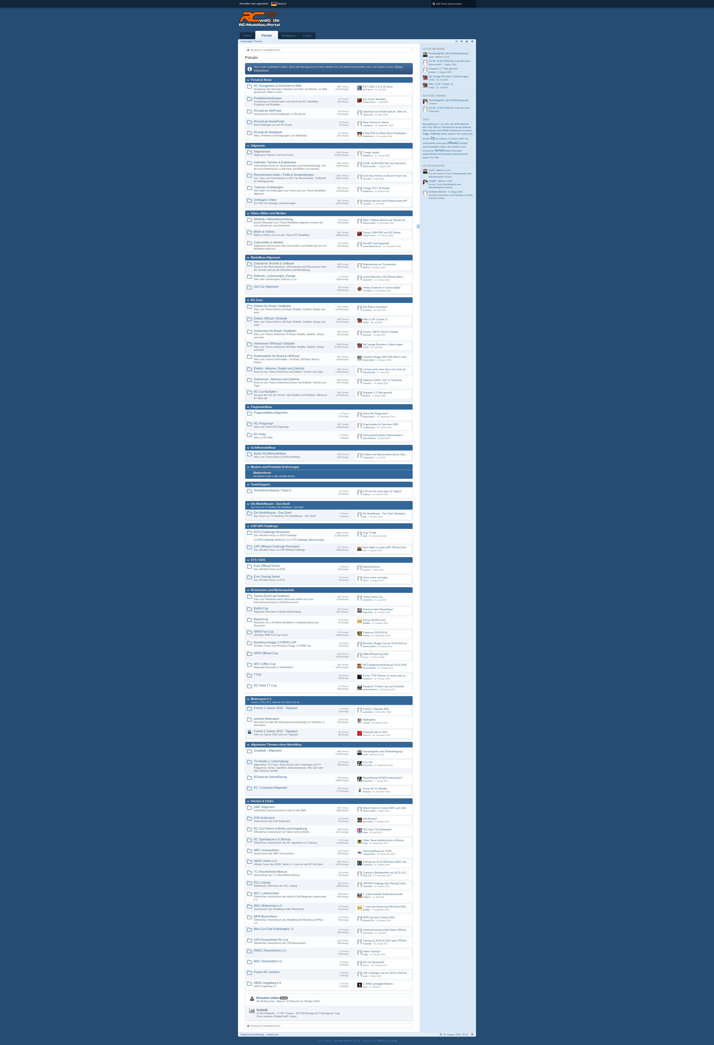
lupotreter (367, 335)
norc (467, 139)
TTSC (258, 674)
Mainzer (366, 267)
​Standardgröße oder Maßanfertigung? (383, 751)
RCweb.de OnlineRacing (270, 776)
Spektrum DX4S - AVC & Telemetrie (382, 380)
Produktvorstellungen (268, 98)
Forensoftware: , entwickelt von (357, 1040)
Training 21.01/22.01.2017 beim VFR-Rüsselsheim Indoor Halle (397, 940)
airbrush (467, 127)
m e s (365, 657)
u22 (364, 550)
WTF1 (366, 580)
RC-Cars (257, 300)
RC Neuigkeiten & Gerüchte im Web (277, 85)
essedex (367, 204)
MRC (425, 127)
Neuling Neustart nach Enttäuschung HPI (385, 200)
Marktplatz (288, 35)
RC (439, 127)
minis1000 (367, 600)
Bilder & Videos (264, 231)
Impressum (273, 1034)
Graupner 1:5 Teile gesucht (377, 392)
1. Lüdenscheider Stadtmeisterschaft (383, 894)
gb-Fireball (367, 822)
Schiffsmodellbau (263, 447)
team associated (453, 151)
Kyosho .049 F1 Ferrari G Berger (380, 331)
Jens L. (366, 965)
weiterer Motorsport (266, 718)
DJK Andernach (264, 817)
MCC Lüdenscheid (266, 893)
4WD (452, 124)
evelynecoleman (437, 191)
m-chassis (452, 139)
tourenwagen (444, 154)
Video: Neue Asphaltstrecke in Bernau (383, 840)
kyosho (426, 138)
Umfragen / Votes (265, 199)
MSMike (366, 623)
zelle (365, 536)
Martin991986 (369, 372)
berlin (446, 130)
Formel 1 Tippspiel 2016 (376, 709)
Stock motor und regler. (375, 577)
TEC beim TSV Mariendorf (377, 829)
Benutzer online (267, 997)
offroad (452, 143)
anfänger (432, 130)
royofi (365, 754)
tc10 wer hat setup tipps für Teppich (382, 491)
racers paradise (431, 146)
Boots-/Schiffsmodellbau (270, 453)
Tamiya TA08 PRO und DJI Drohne (382, 232)
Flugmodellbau (261, 406)
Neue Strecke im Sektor (376, 122)
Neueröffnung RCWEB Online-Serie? (382, 777)
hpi (458, 134)
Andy (365, 843)
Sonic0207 (367, 280)
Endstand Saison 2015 (375, 732)
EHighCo (367, 897)
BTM (457, 124)
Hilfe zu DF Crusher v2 (375, 319)
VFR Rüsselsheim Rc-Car (271, 939)
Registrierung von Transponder (379, 264)
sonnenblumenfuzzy (372, 246)
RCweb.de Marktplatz (268, 132)
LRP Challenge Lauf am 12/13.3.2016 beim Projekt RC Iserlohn (397, 973)
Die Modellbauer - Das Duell (270, 503)
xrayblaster (368, 125)
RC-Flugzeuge (263, 423)
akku (425, 130)
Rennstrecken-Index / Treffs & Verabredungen (284, 174)
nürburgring (441, 143)
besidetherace (455, 130)
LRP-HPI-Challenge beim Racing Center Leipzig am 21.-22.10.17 (397, 883)
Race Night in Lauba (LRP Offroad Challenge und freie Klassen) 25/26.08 (402, 547)
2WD (446, 124)
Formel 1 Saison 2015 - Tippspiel (276, 731)
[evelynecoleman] (425, 193)
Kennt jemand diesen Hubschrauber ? (383, 435)
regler (443, 147)
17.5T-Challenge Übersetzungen (307, 539)
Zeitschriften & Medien (268, 242)
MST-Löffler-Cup (265, 664)
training (456, 154)
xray (436, 157)
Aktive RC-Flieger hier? (375, 413)
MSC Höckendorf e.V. (268, 961)
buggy (426, 133)
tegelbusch (368, 155)
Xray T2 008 (369, 533)
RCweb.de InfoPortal (267, 110)
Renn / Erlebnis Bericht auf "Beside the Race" (387, 220)
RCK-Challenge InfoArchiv (272, 539)
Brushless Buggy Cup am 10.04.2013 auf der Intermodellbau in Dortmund (402, 643)
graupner (452, 134)
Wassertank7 (369, 417)
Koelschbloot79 (370, 689)
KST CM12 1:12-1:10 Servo (378, 86)
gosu (365, 987)
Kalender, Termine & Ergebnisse (275, 162)
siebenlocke (368, 136)
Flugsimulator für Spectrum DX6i (380, 424)
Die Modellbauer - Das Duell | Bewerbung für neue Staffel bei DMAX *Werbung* (405, 513)
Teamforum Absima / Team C (273, 490)
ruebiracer (367, 679)
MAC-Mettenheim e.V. (268, 905)
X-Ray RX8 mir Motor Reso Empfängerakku (386, 133)
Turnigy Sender (371, 152)
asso (439, 130)
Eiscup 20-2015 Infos (374, 620)
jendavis (366, 396)
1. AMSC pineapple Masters (378, 983)
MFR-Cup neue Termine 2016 (378, 917)
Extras (307, 35)
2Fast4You (368, 765)
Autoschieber (369, 360)
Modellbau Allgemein (265, 257)
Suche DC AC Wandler (375, 788)
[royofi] (425, 171)
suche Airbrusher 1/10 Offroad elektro (383, 276)
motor (461, 138)
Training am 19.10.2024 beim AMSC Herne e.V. (388, 861)
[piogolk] (425, 182)
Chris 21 (367, 735)
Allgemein (258, 145)
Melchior (367, 792)
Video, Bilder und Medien (268, 213)
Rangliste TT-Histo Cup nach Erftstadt (383, 686)
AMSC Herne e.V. (265, 861)
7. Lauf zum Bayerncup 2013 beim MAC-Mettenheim (391, 906)
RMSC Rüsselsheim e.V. (270, 950)
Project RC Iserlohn (267, 972)
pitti (364, 517)
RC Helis (260, 434)
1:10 (441, 124)
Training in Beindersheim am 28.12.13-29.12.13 (388, 872)
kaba (365, 976)
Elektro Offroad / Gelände (270, 318)
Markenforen (262, 472)
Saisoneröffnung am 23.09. (377, 851)
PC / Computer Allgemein (270, 787)
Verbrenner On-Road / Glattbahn (275, 330)
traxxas (464, 154)
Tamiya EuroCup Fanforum (271, 595)
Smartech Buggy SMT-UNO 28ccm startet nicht (388, 357)
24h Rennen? (370, 818)
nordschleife (429, 143)
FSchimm (367, 944)
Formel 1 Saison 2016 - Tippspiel (276, 708)
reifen (449, 147)
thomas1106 (368, 920)
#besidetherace (430, 124)
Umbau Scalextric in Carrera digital (381, 287)
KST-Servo (368, 89)
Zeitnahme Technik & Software (274, 263)
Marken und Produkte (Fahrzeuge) (275, 467)
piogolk (432, 181)
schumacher (428, 151)
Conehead (367, 865)
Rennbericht (448, 127)
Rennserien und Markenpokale (272, 590)
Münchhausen (369, 438)
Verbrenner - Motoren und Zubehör (276, 379)
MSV (430, 127)
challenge (435, 133)
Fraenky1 (367, 310)
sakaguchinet (369, 854)
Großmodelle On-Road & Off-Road (276, 356)
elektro (444, 134)
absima (458, 127)
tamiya (440, 150)
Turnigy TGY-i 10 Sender (376, 188)
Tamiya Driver (369, 102)
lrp (433, 138)
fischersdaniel (369, 668)
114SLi (366, 322)
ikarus (293, 1016)
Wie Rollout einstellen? (375, 307)
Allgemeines (262, 151)
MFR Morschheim (265, 916)
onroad (463, 143)
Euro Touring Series (267, 576)
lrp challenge (441, 139)
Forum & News (261, 79)
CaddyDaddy (369, 427)
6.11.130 (367, 762)
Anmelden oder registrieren (253, 3)
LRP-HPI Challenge (264, 526)
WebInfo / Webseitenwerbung (273, 219)
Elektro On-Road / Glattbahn (272, 306)
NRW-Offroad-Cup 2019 (375, 654)
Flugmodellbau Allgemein (271, 412)
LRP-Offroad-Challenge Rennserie (277, 546)
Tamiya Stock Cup (373, 596)
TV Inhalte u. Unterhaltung (271, 761)
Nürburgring (369, 719)
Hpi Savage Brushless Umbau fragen (383, 344)
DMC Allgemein (264, 807)
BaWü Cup (261, 608)
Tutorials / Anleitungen (268, 187)
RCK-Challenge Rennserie (272, 532)
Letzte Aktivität (434, 165)
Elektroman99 (369, 166)
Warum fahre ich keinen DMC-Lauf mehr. (385, 808)
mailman (366, 494)
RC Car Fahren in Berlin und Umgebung (280, 828)
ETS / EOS (258, 559)
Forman (366, 635)
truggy (425, 157)
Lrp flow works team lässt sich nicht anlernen (387, 369)
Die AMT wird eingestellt (376, 243)
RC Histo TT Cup (265, 685)
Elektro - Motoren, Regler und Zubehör (279, 368)
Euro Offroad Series (267, 565)
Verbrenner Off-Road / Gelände (274, 343)
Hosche (366, 570)
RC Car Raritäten (265, 391)
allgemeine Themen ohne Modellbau (276, 744)
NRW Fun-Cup (264, 631)
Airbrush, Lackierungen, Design (274, 275)
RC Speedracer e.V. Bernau (272, 839)
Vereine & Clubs (262, 801)
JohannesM (368, 457)
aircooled (367, 179)
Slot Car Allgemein (266, 286)
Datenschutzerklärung (252, 1034)
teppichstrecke (430, 154)
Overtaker (367, 291)
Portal (247, 35)
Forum (266, 35)
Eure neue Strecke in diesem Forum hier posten (388, 175)
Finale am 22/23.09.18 (375, 632)
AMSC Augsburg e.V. (268, 982)
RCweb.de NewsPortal (269, 121)
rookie (463, 147)
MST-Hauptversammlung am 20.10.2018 (384, 664)
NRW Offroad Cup (266, 653)
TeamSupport (260, 484)
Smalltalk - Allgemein (268, 750)
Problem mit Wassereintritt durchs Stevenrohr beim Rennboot (396, 454)
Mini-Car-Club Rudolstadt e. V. (274, 929)
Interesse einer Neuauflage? (378, 609)
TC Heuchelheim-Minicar (270, 871)
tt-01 (431, 157)
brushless (467, 130)
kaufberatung (466, 134)
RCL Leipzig (262, 882)
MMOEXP (464, 124)
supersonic (368, 115)
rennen (456, 146)
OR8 (435, 127)
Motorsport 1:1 (261, 698)
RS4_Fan (367, 875)
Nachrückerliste (371, 566)
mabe (365, 832)
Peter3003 (367, 612)
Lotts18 (366, 723)
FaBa (365, 954)
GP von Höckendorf (373, 962)
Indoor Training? (371, 951)
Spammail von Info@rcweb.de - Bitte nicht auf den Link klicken (397, 111)
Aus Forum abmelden (374, 99)
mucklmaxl (368, 933)
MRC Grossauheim (266, 850)
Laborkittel (367, 712)
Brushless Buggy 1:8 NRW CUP (275, 642)
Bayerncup (261, 619)
